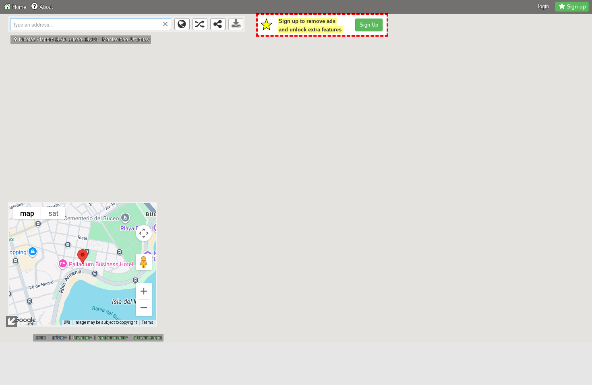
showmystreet (147, 337)
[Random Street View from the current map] (200, 24)
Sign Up (369, 25)
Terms (147, 322)
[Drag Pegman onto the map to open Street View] (144, 262)
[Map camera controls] (144, 233)
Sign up (576, 6)
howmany (82, 337)
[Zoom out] (144, 308)
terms (40, 337)
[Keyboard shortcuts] (67, 322)
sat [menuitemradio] (53, 213)
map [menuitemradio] (27, 213)
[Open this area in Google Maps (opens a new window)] (24, 320)
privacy (59, 337)
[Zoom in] (144, 291)
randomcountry (113, 337)
